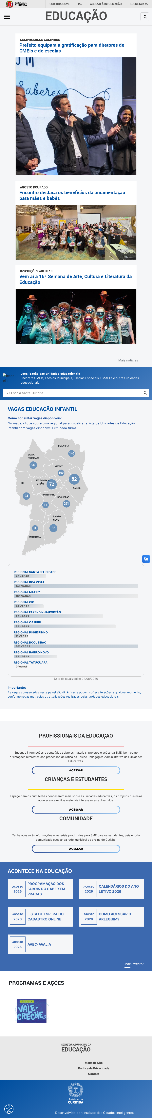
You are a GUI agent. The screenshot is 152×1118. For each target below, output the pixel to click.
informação (108, 4)
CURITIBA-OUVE (64, 4)
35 (53, 528)
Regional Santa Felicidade (35, 572)
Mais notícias (128, 360)
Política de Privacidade (93, 1068)
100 (61, 473)
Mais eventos (134, 964)
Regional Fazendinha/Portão (37, 612)
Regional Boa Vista (29, 582)
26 (33, 465)
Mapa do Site (94, 1062)
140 (71, 453)
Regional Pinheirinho (31, 632)
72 (51, 484)
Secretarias (139, 4)
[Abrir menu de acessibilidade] (9, 1109)
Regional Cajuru (27, 622)
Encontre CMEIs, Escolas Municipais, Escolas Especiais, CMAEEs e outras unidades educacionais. (80, 378)
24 (26, 496)
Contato (94, 1073)
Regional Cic (24, 602)
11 (45, 505)
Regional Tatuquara (31, 662)
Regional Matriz (27, 592)
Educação (76, 15)
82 (74, 479)
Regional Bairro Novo (31, 652)
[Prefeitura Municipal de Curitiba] (76, 1093)
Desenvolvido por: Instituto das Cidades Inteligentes (94, 1113)
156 (84, 4)
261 (66, 503)
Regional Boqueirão (30, 642)
